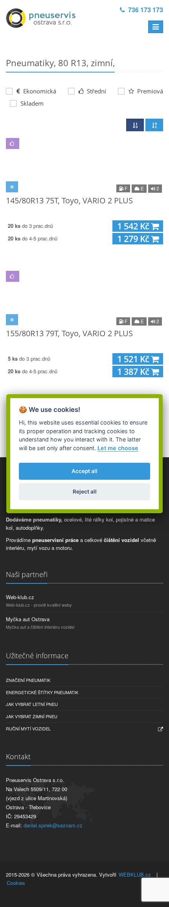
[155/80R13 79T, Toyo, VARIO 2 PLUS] (84, 296)
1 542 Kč (134, 226)
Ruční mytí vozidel (28, 728)
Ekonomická (39, 91)
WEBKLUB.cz (135, 874)
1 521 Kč (134, 359)
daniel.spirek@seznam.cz (53, 825)
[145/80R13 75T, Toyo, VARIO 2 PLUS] (84, 163)
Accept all (84, 471)
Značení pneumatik (28, 680)
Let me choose (117, 448)
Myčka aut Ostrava (28, 619)
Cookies (16, 883)
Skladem (32, 103)
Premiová (149, 91)
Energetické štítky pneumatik (42, 692)
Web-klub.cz (20, 597)
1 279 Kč (134, 238)
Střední (95, 91)
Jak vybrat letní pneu (32, 704)
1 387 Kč (134, 371)
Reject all (85, 491)
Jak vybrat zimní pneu (31, 716)
